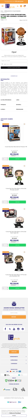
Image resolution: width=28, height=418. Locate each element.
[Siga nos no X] (10, 329)
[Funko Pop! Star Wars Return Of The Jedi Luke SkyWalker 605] (14, 271)
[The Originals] (10, 6)
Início (2, 11)
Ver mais (17, 158)
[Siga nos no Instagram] (18, 329)
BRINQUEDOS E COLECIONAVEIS (12, 11)
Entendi (14, 415)
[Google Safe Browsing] (18, 380)
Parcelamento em (14, 1)
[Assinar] (14, 317)
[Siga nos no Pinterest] (23, 329)
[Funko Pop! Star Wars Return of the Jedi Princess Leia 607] (14, 184)
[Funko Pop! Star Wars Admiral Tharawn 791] (14, 142)
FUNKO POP (4, 12)
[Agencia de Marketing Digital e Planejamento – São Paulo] (19, 402)
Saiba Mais (14, 351)
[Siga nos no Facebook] (5, 329)
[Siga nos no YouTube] (14, 329)
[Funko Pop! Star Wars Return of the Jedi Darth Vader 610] (14, 227)
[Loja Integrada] (12, 402)
